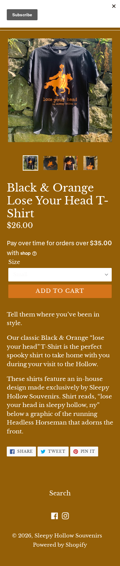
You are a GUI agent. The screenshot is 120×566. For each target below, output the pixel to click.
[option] (31, 163)
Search (60, 493)
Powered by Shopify (60, 545)
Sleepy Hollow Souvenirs (68, 536)
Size (14, 262)
